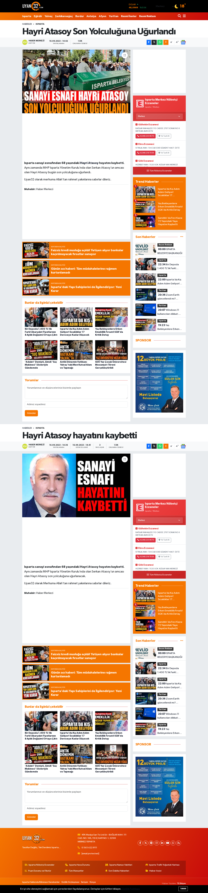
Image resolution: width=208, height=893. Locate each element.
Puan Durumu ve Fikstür (39, 871)
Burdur (79, 16)
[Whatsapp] (173, 843)
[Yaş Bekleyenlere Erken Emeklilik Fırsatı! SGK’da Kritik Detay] (111, 317)
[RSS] (178, 843)
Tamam (183, 888)
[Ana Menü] (184, 16)
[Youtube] (167, 843)
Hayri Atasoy (89, 163)
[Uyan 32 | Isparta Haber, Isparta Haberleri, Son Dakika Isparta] (33, 6)
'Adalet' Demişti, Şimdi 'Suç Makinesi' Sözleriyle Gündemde (41, 365)
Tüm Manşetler (76, 871)
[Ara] (180, 16)
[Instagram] (156, 843)
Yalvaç (49, 16)
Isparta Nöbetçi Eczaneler (41, 865)
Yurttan (113, 16)
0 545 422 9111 (89, 847)
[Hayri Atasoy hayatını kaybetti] (76, 485)
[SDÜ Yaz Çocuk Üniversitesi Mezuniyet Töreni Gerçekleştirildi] (111, 350)
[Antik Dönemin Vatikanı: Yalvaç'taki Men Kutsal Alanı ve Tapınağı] (76, 350)
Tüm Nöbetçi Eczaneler (161, 171)
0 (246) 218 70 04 (147, 153)
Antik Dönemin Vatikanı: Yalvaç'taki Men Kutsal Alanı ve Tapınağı (76, 365)
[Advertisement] (76, 136)
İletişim (84, 882)
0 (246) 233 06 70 (147, 136)
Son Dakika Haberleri (119, 871)
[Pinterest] (151, 843)
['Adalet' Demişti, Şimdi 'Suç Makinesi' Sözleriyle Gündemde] (41, 350)
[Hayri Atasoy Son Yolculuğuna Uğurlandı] (76, 81)
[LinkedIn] (162, 843)
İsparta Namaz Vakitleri (120, 865)
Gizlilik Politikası (131, 889)
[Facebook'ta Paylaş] (149, 42)
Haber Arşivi (155, 871)
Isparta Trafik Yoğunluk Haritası (164, 865)
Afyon (102, 16)
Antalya (91, 16)
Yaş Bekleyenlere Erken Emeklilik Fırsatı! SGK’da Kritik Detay (109, 332)
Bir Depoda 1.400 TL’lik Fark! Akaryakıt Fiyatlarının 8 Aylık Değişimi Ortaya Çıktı (41, 332)
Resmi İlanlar (129, 16)
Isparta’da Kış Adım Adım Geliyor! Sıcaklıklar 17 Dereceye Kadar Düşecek (74, 332)
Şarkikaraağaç (64, 16)
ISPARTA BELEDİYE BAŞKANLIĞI (169, 251)
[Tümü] (181, 237)
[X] (145, 843)
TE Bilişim (181, 883)
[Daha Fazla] (165, 42)
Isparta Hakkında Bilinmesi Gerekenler (41, 882)
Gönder (31, 413)
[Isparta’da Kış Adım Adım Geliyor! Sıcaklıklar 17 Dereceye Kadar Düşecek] (76, 317)
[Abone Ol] (183, 42)
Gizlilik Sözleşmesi (70, 882)
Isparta (26, 16)
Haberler (27, 24)
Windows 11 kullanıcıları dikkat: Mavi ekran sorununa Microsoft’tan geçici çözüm (169, 312)
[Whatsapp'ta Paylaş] (160, 42)
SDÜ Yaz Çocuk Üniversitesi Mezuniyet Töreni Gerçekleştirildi (110, 365)
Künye (93, 882)
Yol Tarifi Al (165, 136)
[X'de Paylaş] (154, 42)
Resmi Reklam (147, 16)
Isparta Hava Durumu (79, 865)
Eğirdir (38, 16)
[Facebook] (140, 843)
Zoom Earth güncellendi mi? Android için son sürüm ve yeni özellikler (170, 297)
